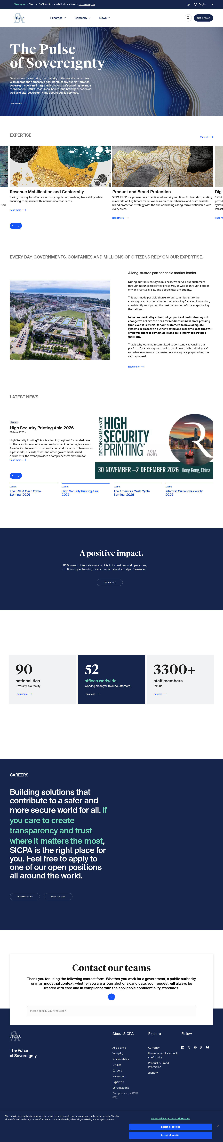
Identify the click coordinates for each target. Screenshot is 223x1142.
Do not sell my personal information (170, 1118)
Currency (153, 1047)
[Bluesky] (209, 1047)
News (103, 18)
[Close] (217, 1126)
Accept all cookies (170, 1135)
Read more (16, 218)
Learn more (16, 103)
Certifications (120, 1087)
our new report (87, 4)
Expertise (56, 18)
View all (204, 137)
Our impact (110, 582)
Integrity (117, 1053)
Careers (158, 694)
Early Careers (58, 896)
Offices (116, 1065)
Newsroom (119, 1076)
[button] (137, 483)
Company (81, 18)
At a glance (119, 1047)
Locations (90, 694)
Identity (153, 1072)
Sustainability (120, 1059)
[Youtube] (196, 1047)
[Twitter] (190, 1047)
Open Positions (25, 896)
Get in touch (203, 17)
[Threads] (203, 1047)
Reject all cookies (170, 1126)
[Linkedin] (184, 1047)
